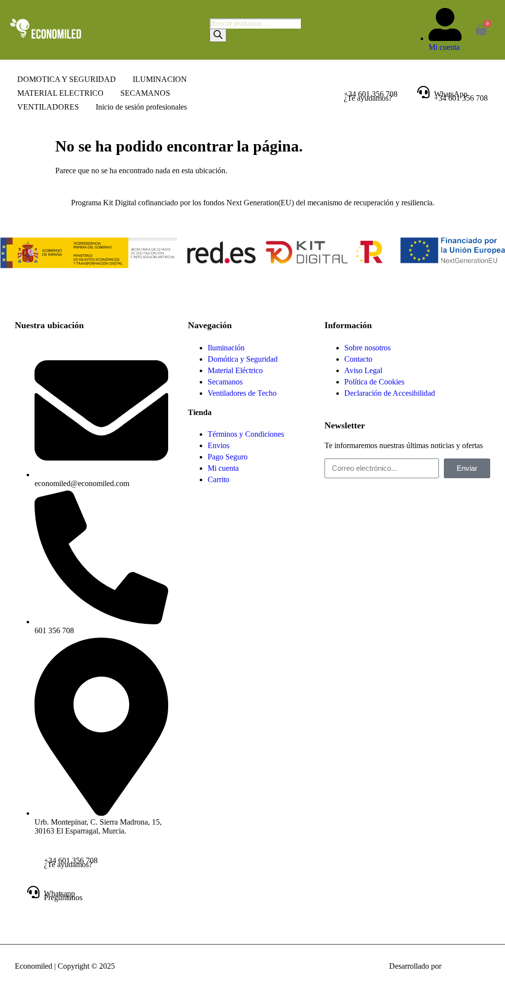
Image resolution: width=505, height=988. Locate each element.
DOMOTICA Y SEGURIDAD (66, 79)
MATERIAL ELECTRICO (60, 93)
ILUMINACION (160, 79)
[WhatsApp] (423, 92)
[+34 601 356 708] (333, 92)
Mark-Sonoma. (466, 966)
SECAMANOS (145, 93)
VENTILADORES (48, 107)
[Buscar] (218, 35)
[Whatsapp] (33, 892)
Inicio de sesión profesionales (141, 107)
